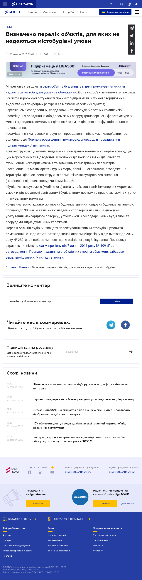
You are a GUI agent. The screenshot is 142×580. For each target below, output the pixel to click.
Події (83, 12)
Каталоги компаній (58, 545)
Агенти (7, 535)
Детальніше (127, 504)
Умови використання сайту (17, 550)
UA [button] (111, 4)
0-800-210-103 (78, 472)
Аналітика (50, 12)
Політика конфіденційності (17, 545)
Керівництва (55, 540)
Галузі (9, 27)
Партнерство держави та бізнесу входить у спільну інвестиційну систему (83, 399)
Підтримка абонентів (104, 535)
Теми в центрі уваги (59, 550)
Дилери (7, 540)
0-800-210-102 (122, 472)
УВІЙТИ (116, 301)
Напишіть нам (100, 540)
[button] (5, 4)
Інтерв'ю (68, 12)
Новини (32, 12)
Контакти (98, 550)
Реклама (7, 556)
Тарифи (38, 503)
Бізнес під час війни (117, 12)
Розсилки (98, 545)
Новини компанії (57, 535)
